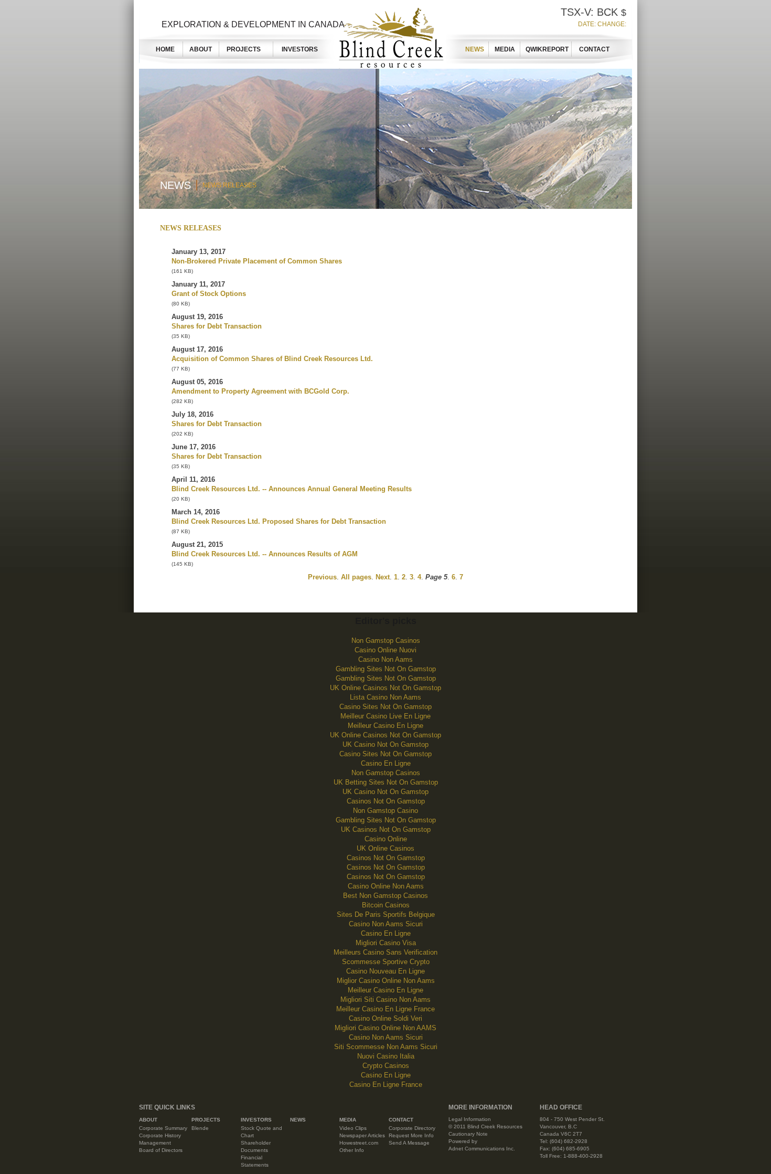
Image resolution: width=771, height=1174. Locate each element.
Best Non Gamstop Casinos (385, 896)
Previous (322, 577)
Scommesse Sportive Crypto (386, 962)
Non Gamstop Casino (385, 811)
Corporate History (160, 1135)
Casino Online (386, 839)
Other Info (351, 1150)
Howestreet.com (358, 1143)
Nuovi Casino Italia (385, 1056)
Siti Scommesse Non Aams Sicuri (385, 1047)
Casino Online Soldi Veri (385, 1018)
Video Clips (353, 1128)
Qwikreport (547, 49)
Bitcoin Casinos (386, 905)
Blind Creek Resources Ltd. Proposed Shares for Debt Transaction (279, 521)
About (200, 49)
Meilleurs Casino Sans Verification (385, 952)
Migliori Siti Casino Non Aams (385, 999)
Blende (200, 1128)
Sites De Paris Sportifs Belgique (386, 914)
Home (165, 49)
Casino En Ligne (386, 763)
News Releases (229, 185)
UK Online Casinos (385, 848)
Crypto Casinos (385, 1066)
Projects (247, 49)
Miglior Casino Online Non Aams (386, 981)
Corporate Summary (163, 1128)
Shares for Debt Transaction (217, 326)
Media (505, 49)
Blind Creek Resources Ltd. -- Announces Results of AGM (265, 554)
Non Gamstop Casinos (385, 640)
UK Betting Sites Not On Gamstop (386, 782)
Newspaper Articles (362, 1135)
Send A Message (409, 1143)
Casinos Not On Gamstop (386, 801)
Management (155, 1143)
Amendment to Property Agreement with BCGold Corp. (260, 391)
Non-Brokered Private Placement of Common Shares (257, 261)
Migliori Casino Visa (386, 943)
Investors (300, 49)
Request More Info (411, 1135)
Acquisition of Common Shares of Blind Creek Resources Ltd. (272, 359)
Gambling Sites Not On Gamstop (386, 669)
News (474, 49)
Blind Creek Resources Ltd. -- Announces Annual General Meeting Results (292, 489)
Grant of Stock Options (209, 294)
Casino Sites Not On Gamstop (385, 707)
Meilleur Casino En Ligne (385, 725)
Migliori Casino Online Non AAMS (385, 1028)
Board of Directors (161, 1150)
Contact (594, 49)
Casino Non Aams (385, 659)
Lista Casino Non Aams (385, 697)
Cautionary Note (468, 1134)
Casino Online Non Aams (386, 886)
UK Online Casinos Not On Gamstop (385, 688)
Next (383, 577)
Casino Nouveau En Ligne (385, 971)
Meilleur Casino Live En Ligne (385, 716)
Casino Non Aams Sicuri (386, 924)
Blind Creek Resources (389, 35)
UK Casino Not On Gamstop (385, 744)
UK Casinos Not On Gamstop (386, 829)
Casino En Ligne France (385, 1084)
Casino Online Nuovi (385, 650)
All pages (356, 577)
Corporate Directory (412, 1128)
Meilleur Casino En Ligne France (385, 1009)
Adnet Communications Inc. (481, 1148)
